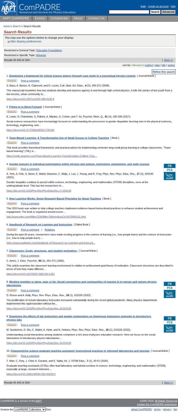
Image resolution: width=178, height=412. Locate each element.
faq (175, 409)
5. (7, 198)
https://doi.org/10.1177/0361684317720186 (30, 130)
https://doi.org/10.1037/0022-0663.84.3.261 (30, 274)
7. (7, 250)
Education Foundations (49, 50)
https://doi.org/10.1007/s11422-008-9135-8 (30, 99)
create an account (158, 6)
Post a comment (30, 80)
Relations (49, 229)
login (143, 6)
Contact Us (96, 18)
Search (17, 26)
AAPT (38, 400)
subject (149, 65)
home (6, 26)
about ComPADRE (141, 409)
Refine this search (164, 71)
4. (7, 164)
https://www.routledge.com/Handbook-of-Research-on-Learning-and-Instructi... (50, 242)
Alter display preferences (25, 41)
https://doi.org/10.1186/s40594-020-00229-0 (31, 374)
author (171, 65)
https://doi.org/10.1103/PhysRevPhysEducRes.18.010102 (38, 343)
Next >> (168, 60)
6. (7, 224)
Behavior (41, 55)
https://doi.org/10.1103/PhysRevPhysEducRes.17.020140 (38, 190)
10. (8, 350)
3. (7, 137)
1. (7, 75)
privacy (167, 409)
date (157, 65)
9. (7, 316)
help (173, 6)
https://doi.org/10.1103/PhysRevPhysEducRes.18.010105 (38, 308)
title (164, 65)
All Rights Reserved (166, 400)
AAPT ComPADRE (16, 18)
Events (40, 18)
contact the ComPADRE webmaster (157, 404)
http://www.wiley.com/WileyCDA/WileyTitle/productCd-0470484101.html (46, 216)
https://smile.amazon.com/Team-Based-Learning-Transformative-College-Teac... (51, 156)
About (78, 18)
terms (157, 409)
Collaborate (59, 18)
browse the (7, 409)
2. (7, 106)
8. (7, 281)
